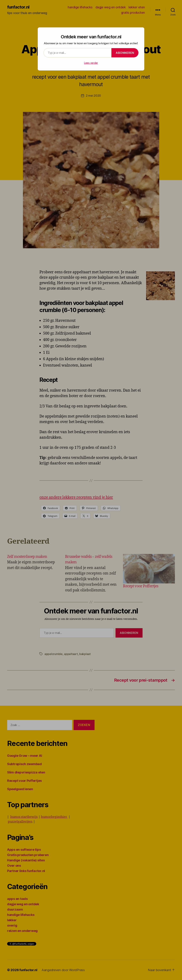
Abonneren (125, 53)
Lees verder (91, 62)
